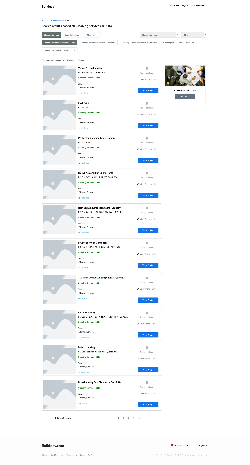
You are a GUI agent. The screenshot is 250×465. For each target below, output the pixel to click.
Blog (82, 455)
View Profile (148, 90)
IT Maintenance (91, 35)
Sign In (185, 5)
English (173, 5)
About (44, 455)
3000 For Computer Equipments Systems (101, 277)
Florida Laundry (86, 312)
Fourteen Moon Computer (92, 242)
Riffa (97, 77)
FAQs (90, 455)
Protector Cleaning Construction (96, 137)
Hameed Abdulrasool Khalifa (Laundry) (99, 207)
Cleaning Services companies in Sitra (59, 50)
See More (85, 93)
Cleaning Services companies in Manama (98, 42)
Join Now (185, 96)
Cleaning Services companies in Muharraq (139, 42)
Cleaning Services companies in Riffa (59, 42)
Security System (72, 35)
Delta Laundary (86, 347)
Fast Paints (84, 102)
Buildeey (48, 6)
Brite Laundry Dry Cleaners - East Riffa (99, 382)
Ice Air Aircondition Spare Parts (95, 172)
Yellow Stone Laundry (90, 68)
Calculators (71, 455)
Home (44, 20)
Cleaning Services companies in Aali (178, 42)
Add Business (197, 5)
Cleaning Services (57, 20)
